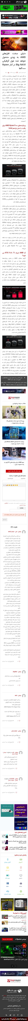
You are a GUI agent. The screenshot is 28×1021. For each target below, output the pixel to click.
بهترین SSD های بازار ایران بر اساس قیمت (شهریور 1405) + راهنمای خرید (17, 848)
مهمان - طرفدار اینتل (13, 780)
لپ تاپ (7, 870)
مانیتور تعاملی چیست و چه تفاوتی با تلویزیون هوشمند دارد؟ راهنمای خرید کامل (17, 929)
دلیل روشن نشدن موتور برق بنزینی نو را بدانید (17, 923)
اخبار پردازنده (6, 40)
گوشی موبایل (7, 862)
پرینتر (20, 886)
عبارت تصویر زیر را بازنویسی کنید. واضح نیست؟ (15, 504)
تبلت (21, 870)
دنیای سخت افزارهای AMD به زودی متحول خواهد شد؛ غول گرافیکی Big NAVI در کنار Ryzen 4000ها (14, 61)
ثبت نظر (4, 519)
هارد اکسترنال (7, 894)
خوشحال (9, 485)
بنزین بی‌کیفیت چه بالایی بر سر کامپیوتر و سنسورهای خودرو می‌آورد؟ (17, 917)
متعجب (11, 485)
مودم (7, 886)
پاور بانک (7, 878)
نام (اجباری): (23, 478)
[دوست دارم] (19, 662)
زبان (13, 485)
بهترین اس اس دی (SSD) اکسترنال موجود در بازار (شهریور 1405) (17, 836)
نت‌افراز (5, 996)
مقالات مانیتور (24, 926)
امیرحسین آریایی (22, 72)
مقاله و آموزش (24, 914)
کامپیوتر (20, 862)
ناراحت (15, 485)
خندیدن (8, 485)
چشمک (17, 485)
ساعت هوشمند (20, 894)
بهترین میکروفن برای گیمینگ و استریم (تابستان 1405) (17, 842)
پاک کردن (6, 485)
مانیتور (20, 878)
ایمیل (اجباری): (10, 478)
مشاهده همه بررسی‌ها (7, 939)
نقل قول (4, 485)
